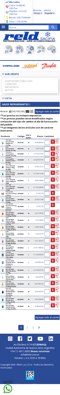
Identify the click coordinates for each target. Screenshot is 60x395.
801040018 (21, 234)
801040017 (21, 227)
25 (10, 111)
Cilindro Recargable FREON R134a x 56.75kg (10, 159)
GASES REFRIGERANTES (15, 104)
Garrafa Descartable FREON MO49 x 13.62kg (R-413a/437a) (10, 291)
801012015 (21, 148)
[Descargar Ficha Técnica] (57, 141)
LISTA (7, 98)
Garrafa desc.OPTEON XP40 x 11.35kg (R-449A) (10, 166)
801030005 (21, 167)
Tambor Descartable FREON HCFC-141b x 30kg (10, 254)
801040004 (21, 206)
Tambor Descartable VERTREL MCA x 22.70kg (11, 270)
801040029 (21, 277)
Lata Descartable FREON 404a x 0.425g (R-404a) (10, 220)
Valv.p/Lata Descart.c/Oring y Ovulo (11, 193)
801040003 (21, 199)
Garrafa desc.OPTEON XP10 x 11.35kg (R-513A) (10, 173)
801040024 (21, 254)
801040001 (21, 193)
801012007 (21, 142)
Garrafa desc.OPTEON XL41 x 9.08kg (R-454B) (11, 180)
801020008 (21, 160)
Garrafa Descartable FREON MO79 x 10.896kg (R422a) (11, 284)
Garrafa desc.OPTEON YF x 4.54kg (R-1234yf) (10, 187)
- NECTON (8, 90)
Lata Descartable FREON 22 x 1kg (11, 148)
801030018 (21, 180)
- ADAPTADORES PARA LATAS (18, 81)
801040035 (21, 299)
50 (13, 111)
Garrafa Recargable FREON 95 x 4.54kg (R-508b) (10, 247)
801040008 (21, 213)
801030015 (21, 173)
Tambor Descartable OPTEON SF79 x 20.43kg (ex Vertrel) (10, 262)
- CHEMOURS (10, 84)
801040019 (21, 241)
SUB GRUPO (10, 74)
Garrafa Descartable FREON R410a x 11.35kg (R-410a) (11, 241)
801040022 (21, 248)
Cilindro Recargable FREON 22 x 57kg (11, 153)
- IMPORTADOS (11, 87)
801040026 (21, 270)
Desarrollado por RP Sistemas (30, 384)
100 (17, 111)
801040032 (21, 291)
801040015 (21, 220)
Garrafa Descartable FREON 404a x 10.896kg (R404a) (11, 213)
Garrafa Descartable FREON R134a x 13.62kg (10, 199)
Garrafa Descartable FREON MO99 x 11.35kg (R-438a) (11, 306)
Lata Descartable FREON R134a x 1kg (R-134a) (10, 277)
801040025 (21, 262)
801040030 (21, 284)
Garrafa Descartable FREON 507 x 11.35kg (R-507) (10, 299)
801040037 (21, 306)
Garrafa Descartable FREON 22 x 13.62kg (10, 142)
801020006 (21, 154)
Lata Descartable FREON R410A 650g (10, 234)
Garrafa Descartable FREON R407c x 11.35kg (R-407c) (11, 227)
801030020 (21, 187)
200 (22, 111)
